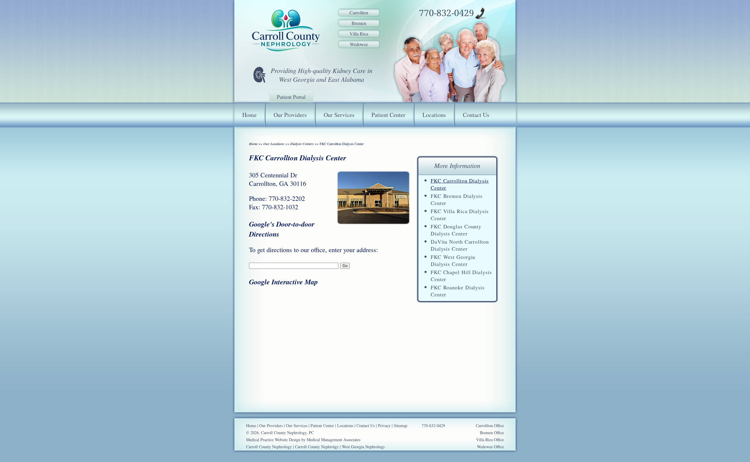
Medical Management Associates (333, 439)
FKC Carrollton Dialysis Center (460, 184)
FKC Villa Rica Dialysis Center (460, 215)
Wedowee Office (490, 446)
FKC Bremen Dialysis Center (457, 199)
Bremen (359, 23)
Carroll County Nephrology (269, 446)
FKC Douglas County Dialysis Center (456, 230)
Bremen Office (492, 432)
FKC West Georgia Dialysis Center (453, 260)
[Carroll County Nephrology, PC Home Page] (285, 30)
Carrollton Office (490, 425)
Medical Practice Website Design (273, 439)
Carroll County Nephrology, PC (287, 432)
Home (249, 115)
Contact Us (476, 115)
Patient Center (388, 115)
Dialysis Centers (302, 143)
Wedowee (359, 44)
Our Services (339, 115)
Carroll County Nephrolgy (317, 446)
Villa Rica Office (490, 439)
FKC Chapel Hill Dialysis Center (461, 276)
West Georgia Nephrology (363, 446)
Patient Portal (291, 96)
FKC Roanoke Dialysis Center (458, 291)
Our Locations (273, 143)
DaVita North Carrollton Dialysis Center (460, 245)
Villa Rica (359, 33)
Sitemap (400, 425)
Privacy (384, 425)
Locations (434, 115)
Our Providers (290, 115)
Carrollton (359, 12)
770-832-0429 (446, 13)
